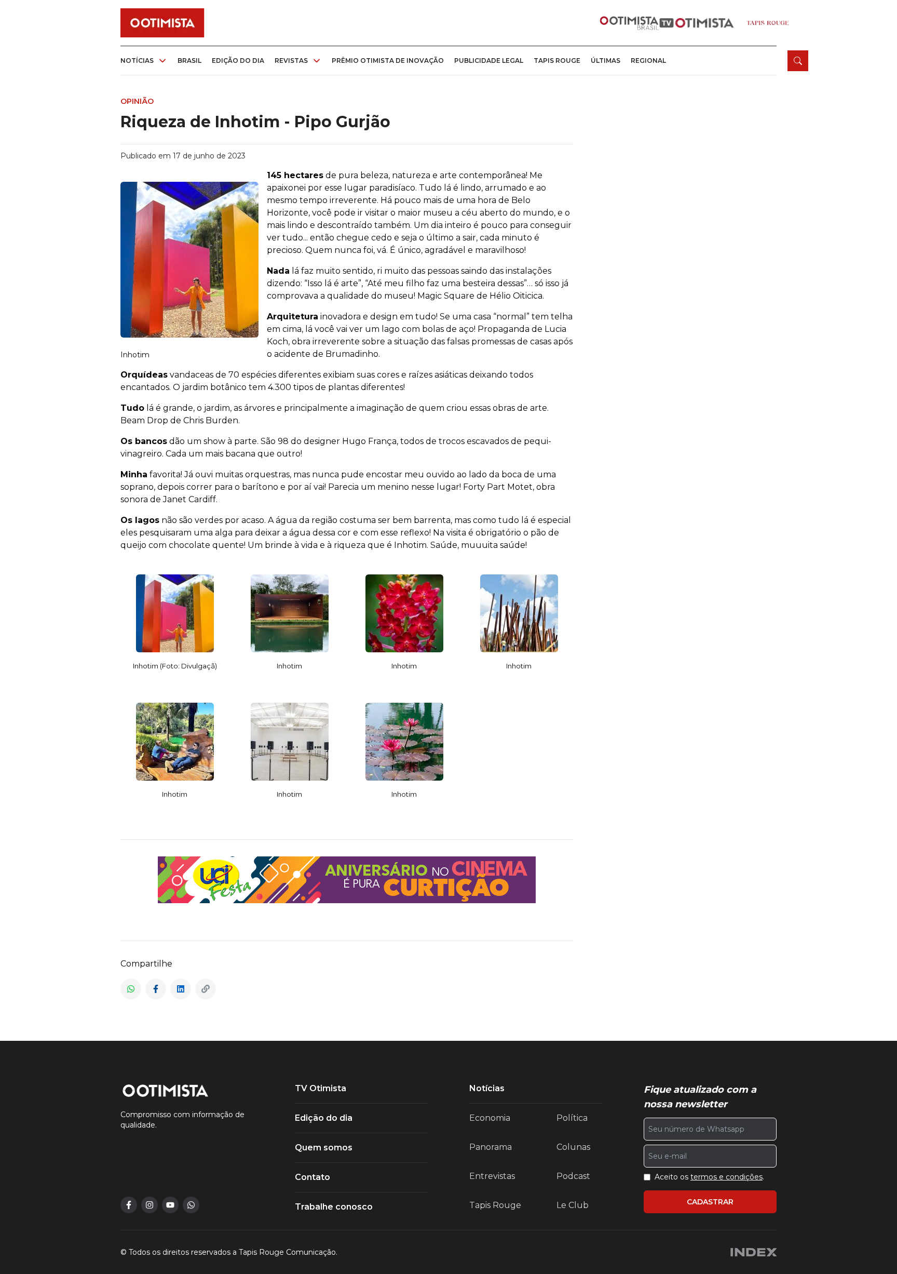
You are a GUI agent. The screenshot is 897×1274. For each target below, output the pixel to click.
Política (572, 1118)
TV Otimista (320, 1088)
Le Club (572, 1205)
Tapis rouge (557, 60)
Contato (312, 1177)
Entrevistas (492, 1176)
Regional (648, 60)
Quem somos (323, 1147)
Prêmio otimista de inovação (388, 60)
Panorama (490, 1147)
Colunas (573, 1147)
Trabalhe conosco (334, 1207)
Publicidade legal (488, 60)
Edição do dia (238, 60)
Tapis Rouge (495, 1205)
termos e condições (726, 1177)
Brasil (189, 60)
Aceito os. (709, 1177)
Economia (489, 1118)
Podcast (573, 1176)
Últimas (605, 60)
